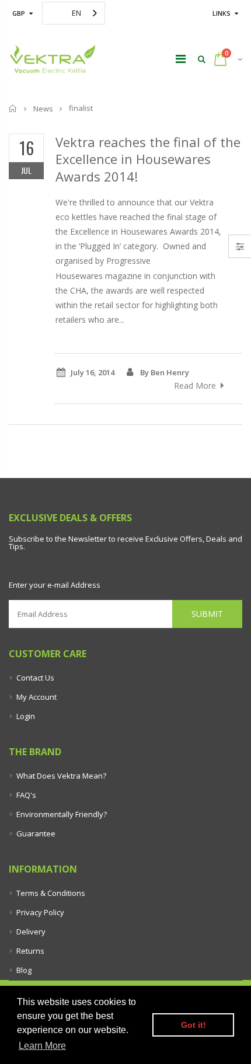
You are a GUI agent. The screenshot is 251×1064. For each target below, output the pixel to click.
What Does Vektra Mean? (61, 775)
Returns (30, 951)
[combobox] (73, 13)
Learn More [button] (42, 1046)
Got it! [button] (193, 1025)
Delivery (31, 931)
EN (76, 13)
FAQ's (26, 795)
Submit (207, 613)
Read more (195, 385)
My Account (36, 697)
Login (25, 716)
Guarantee (35, 833)
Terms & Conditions (50, 893)
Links (221, 13)
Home (13, 108)
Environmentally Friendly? (61, 814)
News (43, 108)
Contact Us (35, 677)
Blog (24, 970)
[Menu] (181, 59)
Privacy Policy (40, 912)
